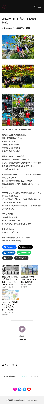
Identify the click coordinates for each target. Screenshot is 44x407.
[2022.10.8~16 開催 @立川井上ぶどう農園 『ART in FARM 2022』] (10, 270)
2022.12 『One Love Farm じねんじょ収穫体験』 (29, 279)
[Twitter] (24, 389)
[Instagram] (15, 389)
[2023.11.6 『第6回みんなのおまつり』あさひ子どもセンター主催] (10, 295)
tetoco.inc (8, 28)
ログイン (24, 376)
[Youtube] (29, 389)
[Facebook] (19, 389)
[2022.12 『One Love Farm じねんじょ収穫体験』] (29, 270)
